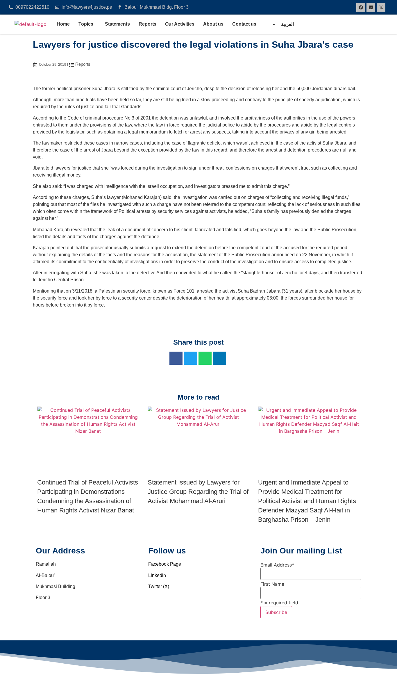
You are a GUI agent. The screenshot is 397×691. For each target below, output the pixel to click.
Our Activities (179, 24)
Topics (85, 24)
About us (213, 24)
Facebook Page (164, 564)
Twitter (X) (158, 586)
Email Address (277, 564)
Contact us (244, 24)
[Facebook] (360, 7)
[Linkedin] (370, 7)
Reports (147, 24)
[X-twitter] (381, 7)
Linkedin (157, 575)
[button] (87, 24)
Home (63, 24)
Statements (117, 24)
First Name (272, 584)
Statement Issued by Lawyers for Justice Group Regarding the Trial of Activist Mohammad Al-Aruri (198, 492)
